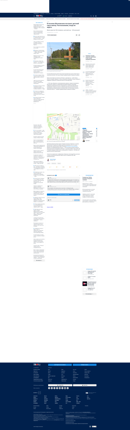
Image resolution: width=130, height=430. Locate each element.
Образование (63, 380)
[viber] (57, 388)
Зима (62, 369)
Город (49, 374)
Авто (49, 369)
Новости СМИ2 (50, 207)
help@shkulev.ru (36, 420)
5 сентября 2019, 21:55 (50, 32)
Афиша (62, 13)
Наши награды (36, 374)
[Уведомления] (93, 16)
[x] (62, 388)
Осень (74, 371)
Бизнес (49, 371)
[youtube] (65, 388)
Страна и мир (86, 372)
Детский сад (54, 163)
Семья (74, 380)
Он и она (74, 369)
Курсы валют (71, 13)
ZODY (78, 13)
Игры (76, 13)
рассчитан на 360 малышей (71, 146)
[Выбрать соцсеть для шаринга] (79, 35)
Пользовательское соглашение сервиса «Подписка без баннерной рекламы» (77, 423)
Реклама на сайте (37, 369)
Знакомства (47, 13)
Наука (62, 377)
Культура (63, 372)
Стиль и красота (87, 371)
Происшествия (75, 374)
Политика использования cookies (70, 420)
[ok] (54, 388)
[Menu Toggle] (34, 16)
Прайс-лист (36, 371)
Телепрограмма (57, 13)
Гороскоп (66, 13)
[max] (60, 388)
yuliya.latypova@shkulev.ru (86, 412)
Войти (50, 200)
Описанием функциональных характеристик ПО (72, 416)
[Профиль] (96, 16)
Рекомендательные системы (70, 422)
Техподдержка (36, 377)
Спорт (85, 369)
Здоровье (50, 380)
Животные (50, 379)
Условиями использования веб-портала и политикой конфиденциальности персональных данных (80, 417)
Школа (49, 163)
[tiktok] (68, 388)
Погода (52, 13)
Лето (62, 374)
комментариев (52, 35)
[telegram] (49, 388)
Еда (48, 377)
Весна (49, 372)
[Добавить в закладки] (77, 35)
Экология (86, 374)
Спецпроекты (86, 377)
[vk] (52, 388)
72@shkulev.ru (44, 419)
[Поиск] (91, 16)
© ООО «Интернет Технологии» (38, 426)
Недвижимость (36, 13)
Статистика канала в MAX (38, 380)
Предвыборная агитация (38, 379)
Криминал (63, 371)
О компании (36, 372)
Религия (74, 379)
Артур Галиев (53, 159)
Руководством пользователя (70, 415)
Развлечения (75, 377)
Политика (75, 372)
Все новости (39, 22)
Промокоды (42, 13)
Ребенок (59, 163)
